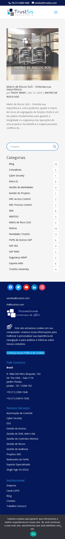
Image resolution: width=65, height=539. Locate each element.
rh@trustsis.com (15, 304)
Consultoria (15, 169)
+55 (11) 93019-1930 (17, 398)
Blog (11, 163)
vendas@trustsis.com (18, 298)
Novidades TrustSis (19, 234)
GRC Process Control (20, 204)
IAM (11, 210)
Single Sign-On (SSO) (17, 469)
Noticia (13, 228)
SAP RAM (14, 251)
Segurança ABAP (18, 257)
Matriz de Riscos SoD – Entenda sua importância (28, 88)
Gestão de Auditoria (17, 449)
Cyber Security (16, 175)
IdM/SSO (13, 216)
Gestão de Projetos (19, 193)
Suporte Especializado (18, 464)
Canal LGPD (13, 490)
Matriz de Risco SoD (20, 222)
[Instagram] (34, 287)
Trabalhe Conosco (16, 506)
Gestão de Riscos (15, 443)
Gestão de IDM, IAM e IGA (20, 433)
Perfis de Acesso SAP (20, 239)
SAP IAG (13, 245)
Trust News (18, 92)
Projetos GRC (13, 454)
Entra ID (13, 181)
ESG (8, 423)
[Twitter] (26, 287)
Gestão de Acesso (16, 428)
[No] (60, 526)
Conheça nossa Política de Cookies (25, 352)
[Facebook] (10, 287)
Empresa (11, 485)
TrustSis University (19, 269)
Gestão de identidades (21, 187)
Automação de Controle (19, 413)
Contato (10, 500)
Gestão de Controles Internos (22, 438)
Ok (33, 534)
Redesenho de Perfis (17, 459)
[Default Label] (18, 287)
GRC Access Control (19, 198)
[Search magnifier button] (54, 146)
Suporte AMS (16, 263)
